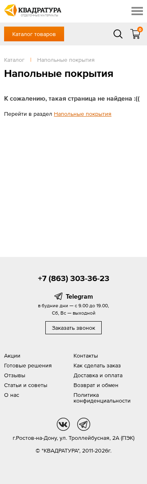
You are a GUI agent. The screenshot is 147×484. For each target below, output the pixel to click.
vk (63, 424)
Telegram (79, 296)
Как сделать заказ (97, 365)
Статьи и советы (25, 385)
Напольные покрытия (82, 113)
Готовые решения (28, 365)
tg (83, 424)
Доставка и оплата (98, 375)
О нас (11, 395)
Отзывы (14, 375)
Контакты (86, 355)
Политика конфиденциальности (102, 398)
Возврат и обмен (96, 385)
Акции (12, 355)
